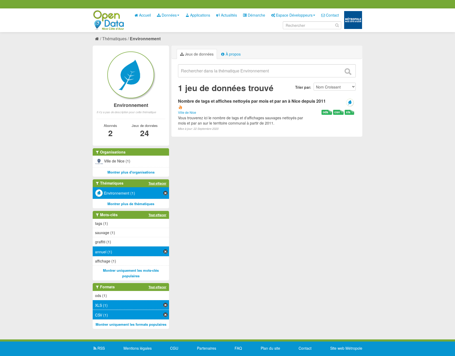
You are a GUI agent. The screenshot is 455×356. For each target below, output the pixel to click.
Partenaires (206, 348)
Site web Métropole (346, 348)
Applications (199, 15)
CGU (174, 348)
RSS (100, 348)
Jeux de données (199, 54)
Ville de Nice (187, 112)
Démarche (256, 15)
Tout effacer (157, 183)
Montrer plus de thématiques (130, 203)
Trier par (302, 87)
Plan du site (270, 348)
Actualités (228, 15)
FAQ (238, 348)
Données (169, 15)
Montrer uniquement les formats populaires (131, 324)
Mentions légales (137, 348)
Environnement (145, 39)
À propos (233, 54)
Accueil (144, 15)
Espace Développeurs (294, 15)
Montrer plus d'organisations (131, 172)
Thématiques (114, 39)
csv (337, 112)
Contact (332, 15)
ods (325, 112)
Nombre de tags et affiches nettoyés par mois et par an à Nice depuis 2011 (252, 101)
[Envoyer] (348, 72)
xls (348, 112)
